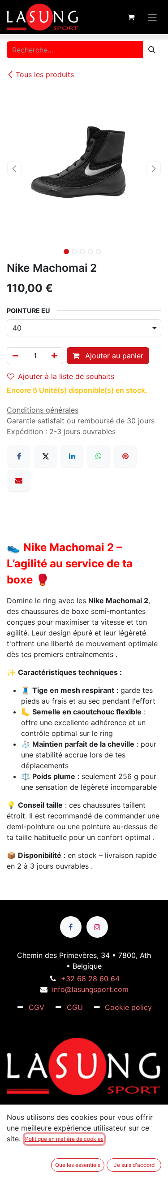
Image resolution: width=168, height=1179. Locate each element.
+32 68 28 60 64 (90, 978)
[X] (45, 456)
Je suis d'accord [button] (134, 1165)
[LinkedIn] (72, 456)
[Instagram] (97, 927)
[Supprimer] (15, 355)
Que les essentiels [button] (77, 1165)
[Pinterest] (125, 456)
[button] (14, 168)
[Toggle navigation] (152, 17)
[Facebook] (19, 456)
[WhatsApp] (98, 456)
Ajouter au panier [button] (113, 355)
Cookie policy (128, 1007)
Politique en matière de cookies (64, 1138)
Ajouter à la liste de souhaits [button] (66, 376)
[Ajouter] (54, 355)
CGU (75, 1007)
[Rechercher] (151, 49)
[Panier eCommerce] (131, 17)
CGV (36, 1007)
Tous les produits (45, 74)
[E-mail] (19, 480)
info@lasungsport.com (90, 989)
